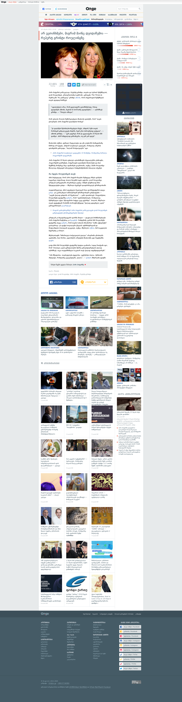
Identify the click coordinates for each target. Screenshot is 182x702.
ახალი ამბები (12, 2)
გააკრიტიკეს (66, 206)
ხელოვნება (70, 647)
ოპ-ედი (93, 15)
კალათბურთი (71, 659)
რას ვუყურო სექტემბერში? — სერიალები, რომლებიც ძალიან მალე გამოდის (77, 454)
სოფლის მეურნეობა (73, 632)
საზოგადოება (118, 19)
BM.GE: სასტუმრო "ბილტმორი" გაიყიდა (77, 420)
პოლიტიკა (108, 19)
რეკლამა (133, 15)
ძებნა (42, 2)
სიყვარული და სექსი (99, 653)
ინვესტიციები (62, 9)
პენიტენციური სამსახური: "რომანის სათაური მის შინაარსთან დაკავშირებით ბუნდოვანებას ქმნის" (129, 134)
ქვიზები (102, 15)
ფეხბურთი (70, 655)
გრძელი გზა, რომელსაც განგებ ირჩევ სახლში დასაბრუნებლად (129, 274)
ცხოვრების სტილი (100, 635)
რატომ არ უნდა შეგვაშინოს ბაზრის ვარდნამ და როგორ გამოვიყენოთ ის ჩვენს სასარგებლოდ (129, 452)
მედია (42, 658)
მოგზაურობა (97, 639)
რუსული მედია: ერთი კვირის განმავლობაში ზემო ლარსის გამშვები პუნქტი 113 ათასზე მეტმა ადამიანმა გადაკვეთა (102, 454)
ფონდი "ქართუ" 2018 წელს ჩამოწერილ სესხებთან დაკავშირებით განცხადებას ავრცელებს (77, 589)
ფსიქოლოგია (97, 625)
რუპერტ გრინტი (85, 274)
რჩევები (95, 658)
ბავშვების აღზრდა (98, 629)
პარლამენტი (45, 625)
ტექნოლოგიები (71, 637)
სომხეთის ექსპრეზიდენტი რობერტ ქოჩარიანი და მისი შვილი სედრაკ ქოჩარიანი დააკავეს (51, 522)
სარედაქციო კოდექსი (106, 614)
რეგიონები (44, 651)
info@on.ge (52, 683)
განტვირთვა (22, 2)
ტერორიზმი (44, 627)
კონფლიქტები (45, 634)
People (56, 271)
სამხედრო (44, 636)
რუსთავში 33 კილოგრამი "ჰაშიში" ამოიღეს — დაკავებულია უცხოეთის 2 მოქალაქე (102, 522)
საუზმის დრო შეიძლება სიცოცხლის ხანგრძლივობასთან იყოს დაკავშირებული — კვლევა (51, 454)
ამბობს (77, 98)
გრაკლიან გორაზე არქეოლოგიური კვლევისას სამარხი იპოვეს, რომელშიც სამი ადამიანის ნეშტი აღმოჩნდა (77, 522)
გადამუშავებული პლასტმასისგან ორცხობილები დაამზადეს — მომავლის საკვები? (77, 488)
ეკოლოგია (44, 642)
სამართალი (44, 653)
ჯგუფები (48, 9)
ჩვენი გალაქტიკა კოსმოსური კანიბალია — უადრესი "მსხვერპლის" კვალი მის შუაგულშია (129, 161)
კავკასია (43, 632)
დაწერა (69, 198)
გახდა (51, 193)
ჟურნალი (68, 15)
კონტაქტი (138, 614)
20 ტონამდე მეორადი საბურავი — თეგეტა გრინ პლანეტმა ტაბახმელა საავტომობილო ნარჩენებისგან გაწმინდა (102, 309)
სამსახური (96, 651)
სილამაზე (96, 637)
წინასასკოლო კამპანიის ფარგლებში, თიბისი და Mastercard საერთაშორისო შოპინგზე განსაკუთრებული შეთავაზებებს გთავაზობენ (102, 556)
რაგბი (69, 657)
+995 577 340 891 (63, 683)
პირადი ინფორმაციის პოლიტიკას (100, 687)
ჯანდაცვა (43, 646)
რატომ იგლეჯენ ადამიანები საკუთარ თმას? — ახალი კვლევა (51, 488)
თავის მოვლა (97, 632)
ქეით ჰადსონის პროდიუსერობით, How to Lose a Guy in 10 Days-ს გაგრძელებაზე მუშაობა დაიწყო (102, 589)
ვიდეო (84, 15)
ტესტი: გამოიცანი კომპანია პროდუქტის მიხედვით (129, 378)
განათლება (44, 644)
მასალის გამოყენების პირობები (124, 614)
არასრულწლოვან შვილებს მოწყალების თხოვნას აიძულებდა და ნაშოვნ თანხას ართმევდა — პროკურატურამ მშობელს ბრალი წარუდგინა (129, 221)
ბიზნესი (69, 627)
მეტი (135, 19)
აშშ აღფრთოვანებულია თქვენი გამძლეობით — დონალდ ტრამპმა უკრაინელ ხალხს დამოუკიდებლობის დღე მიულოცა (51, 556)
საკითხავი (112, 15)
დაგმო (51, 241)
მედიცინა (96, 627)
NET (76, 15)
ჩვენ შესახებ (86, 614)
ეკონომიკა (128, 19)
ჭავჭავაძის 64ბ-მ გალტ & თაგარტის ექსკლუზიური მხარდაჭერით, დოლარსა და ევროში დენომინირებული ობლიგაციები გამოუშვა (53, 309)
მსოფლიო (44, 629)
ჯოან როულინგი (63, 274)
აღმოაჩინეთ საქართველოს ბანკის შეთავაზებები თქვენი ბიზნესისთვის (102, 420)
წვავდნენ (73, 220)
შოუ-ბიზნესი (70, 649)
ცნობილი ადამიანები (64, 29)
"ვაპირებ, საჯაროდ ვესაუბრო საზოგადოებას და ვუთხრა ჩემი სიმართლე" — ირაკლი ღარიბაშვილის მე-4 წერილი (77, 386)
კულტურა (76, 29)
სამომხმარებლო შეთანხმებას (78, 687)
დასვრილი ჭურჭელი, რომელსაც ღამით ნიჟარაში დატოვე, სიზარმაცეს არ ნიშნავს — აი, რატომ (129, 353)
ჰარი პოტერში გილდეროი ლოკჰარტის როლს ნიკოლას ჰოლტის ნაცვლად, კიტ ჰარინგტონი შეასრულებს (130, 430)
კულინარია (96, 644)
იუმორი (95, 649)
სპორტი (70, 652)
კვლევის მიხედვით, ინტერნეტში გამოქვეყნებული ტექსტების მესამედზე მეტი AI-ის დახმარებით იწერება (59, 341)
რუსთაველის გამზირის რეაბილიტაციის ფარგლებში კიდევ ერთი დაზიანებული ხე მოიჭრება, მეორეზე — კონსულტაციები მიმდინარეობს (96, 342)
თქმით (91, 228)
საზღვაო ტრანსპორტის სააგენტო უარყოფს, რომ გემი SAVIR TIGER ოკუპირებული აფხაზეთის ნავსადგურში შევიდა (129, 445)
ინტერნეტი (70, 639)
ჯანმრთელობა (99, 622)
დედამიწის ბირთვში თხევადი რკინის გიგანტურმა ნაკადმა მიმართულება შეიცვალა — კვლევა (51, 386)
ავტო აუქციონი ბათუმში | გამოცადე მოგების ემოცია (78, 306)
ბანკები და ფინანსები (73, 625)
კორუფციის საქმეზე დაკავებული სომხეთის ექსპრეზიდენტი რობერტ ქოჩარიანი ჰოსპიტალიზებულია (51, 420)
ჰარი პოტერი (74, 274)
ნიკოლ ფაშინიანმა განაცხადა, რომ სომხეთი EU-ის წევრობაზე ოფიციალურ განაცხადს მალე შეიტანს (129, 249)
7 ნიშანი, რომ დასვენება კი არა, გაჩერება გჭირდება (129, 297)
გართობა (96, 646)
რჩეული (123, 15)
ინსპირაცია (96, 656)
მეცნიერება (70, 642)
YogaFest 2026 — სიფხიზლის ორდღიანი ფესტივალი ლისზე (102, 488)
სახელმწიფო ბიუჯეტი (73, 629)
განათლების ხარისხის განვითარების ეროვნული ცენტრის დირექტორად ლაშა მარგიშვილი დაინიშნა (130, 438)
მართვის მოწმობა (33, 2)
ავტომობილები (97, 642)
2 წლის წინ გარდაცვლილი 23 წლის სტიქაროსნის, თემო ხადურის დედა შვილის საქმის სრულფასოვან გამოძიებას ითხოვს (77, 556)
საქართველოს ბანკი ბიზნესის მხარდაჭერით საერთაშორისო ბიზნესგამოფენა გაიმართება (51, 589)
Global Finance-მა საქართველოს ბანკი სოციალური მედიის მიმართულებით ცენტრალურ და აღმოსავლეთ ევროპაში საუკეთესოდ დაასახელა (129, 324)
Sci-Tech (70, 635)
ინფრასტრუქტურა (46, 656)
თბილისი (43, 649)
